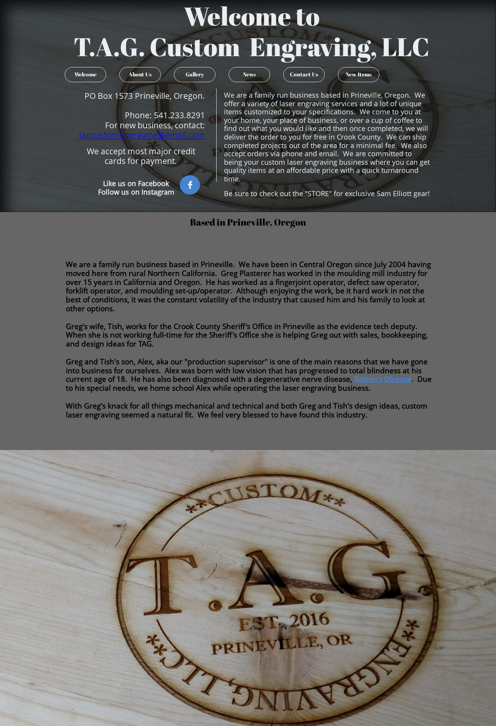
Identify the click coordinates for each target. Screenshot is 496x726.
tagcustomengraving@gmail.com (142, 134)
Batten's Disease (383, 379)
